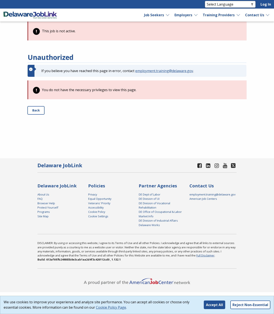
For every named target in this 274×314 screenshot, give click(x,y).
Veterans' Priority (99, 203)
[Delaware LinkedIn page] (208, 165)
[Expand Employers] (196, 15)
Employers (183, 15)
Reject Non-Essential (250, 304)
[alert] (137, 31)
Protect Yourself (47, 207)
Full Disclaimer (205, 255)
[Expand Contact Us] (267, 15)
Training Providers (219, 15)
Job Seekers (154, 15)
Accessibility (96, 207)
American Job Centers (203, 199)
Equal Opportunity (99, 199)
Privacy (92, 194)
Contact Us (254, 15)
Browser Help (46, 203)
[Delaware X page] (233, 165)
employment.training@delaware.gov (164, 70)
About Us (43, 194)
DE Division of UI (149, 199)
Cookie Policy (96, 212)
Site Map (43, 216)
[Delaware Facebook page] (199, 165)
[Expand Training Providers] (238, 15)
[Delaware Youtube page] (225, 165)
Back (36, 110)
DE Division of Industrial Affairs (158, 220)
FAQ (40, 199)
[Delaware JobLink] (30, 15)
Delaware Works (149, 225)
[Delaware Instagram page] (216, 165)
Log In (266, 4)
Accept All (214, 304)
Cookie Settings (98, 216)
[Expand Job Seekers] (167, 15)
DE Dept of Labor (149, 194)
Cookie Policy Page (111, 307)
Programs (43, 212)
